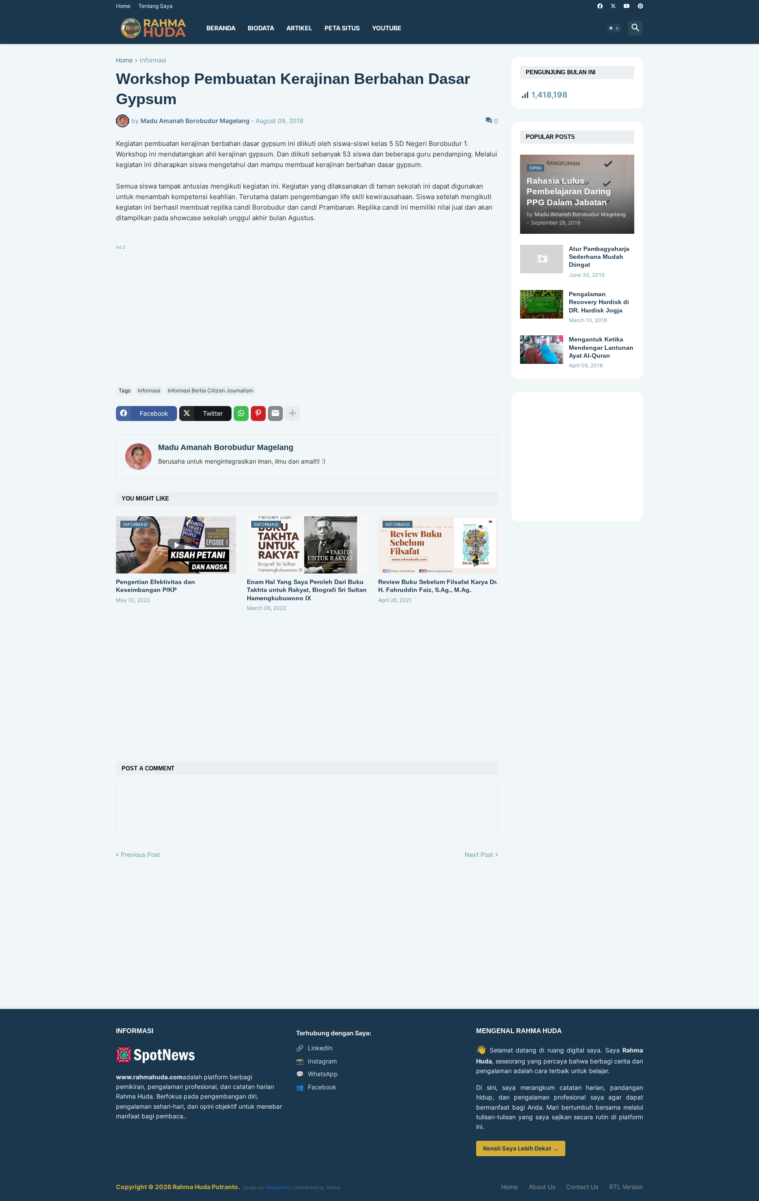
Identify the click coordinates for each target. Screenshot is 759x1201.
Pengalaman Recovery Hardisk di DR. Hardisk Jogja (599, 301)
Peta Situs (342, 28)
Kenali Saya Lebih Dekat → (520, 1148)
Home (123, 6)
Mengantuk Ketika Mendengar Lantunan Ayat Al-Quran (601, 347)
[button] (614, 28)
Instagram (316, 1061)
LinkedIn (314, 1048)
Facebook (316, 1087)
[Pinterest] (258, 413)
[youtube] (627, 6)
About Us (542, 1186)
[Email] (275, 413)
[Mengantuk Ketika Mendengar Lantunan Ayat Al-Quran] (541, 349)
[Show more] (292, 413)
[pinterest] (640, 6)
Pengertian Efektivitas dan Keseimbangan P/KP (155, 585)
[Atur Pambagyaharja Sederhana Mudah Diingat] (541, 259)
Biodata (261, 28)
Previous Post (140, 854)
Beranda (220, 28)
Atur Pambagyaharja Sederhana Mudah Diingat (599, 256)
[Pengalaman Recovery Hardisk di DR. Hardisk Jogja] (541, 304)
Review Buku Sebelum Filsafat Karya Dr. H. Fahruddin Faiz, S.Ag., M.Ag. (438, 585)
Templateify (278, 1187)
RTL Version (626, 1186)
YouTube (386, 28)
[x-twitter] (613, 6)
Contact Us (582, 1186)
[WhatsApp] (241, 413)
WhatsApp (317, 1074)
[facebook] (600, 6)
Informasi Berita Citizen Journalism (210, 390)
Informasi (153, 60)
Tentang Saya (155, 6)
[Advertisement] (307, 313)
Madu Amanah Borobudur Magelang (225, 447)
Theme (333, 1187)
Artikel (299, 28)
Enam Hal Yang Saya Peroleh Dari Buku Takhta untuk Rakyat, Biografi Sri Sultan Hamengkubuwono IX (307, 589)
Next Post (479, 854)
